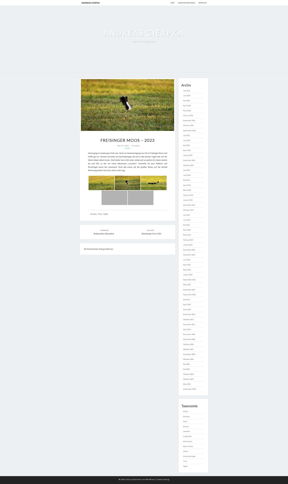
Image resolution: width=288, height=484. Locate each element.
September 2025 (189, 130)
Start (172, 3)
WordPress (150, 479)
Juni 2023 (186, 220)
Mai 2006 (186, 364)
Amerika (186, 416)
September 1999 (189, 389)
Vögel (105, 214)
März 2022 (187, 270)
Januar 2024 (187, 200)
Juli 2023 (186, 215)
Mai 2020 (186, 299)
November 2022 (189, 255)
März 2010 (187, 329)
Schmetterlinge (189, 456)
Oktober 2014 (188, 319)
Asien (185, 421)
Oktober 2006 (188, 359)
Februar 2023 (188, 240)
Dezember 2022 (189, 250)
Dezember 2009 (189, 334)
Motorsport (187, 441)
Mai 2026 (186, 100)
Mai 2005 (186, 369)
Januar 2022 (187, 275)
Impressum (202, 3)
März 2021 (187, 284)
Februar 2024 (188, 195)
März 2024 (187, 190)
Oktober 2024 (188, 165)
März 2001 (187, 384)
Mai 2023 (186, 225)
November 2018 (189, 314)
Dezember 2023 (189, 205)
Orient (185, 451)
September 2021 (189, 279)
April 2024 (187, 185)
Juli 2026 (186, 90)
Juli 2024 (186, 170)
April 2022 (187, 265)
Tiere (100, 214)
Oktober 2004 (188, 374)
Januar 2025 (187, 155)
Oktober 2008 (188, 344)
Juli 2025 (186, 135)
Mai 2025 (186, 145)
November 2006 (189, 354)
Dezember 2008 (189, 339)
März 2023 (187, 235)
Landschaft (187, 436)
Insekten (186, 431)
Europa (93, 214)
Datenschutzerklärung (186, 3)
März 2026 (187, 110)
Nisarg (166, 479)
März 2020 (187, 309)
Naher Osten (188, 446)
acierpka (136, 146)
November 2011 (189, 324)
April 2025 (187, 150)
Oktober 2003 (188, 379)
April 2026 (187, 105)
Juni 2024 (186, 175)
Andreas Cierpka (91, 2)
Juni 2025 (186, 140)
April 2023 (187, 230)
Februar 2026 (188, 115)
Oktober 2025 (188, 125)
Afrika (185, 411)
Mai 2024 (186, 180)
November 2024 (189, 160)
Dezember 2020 (189, 289)
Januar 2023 (187, 245)
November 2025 (189, 120)
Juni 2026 (186, 95)
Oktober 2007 (188, 349)
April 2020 (187, 304)
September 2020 (189, 294)
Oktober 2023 (188, 210)
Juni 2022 (186, 260)
